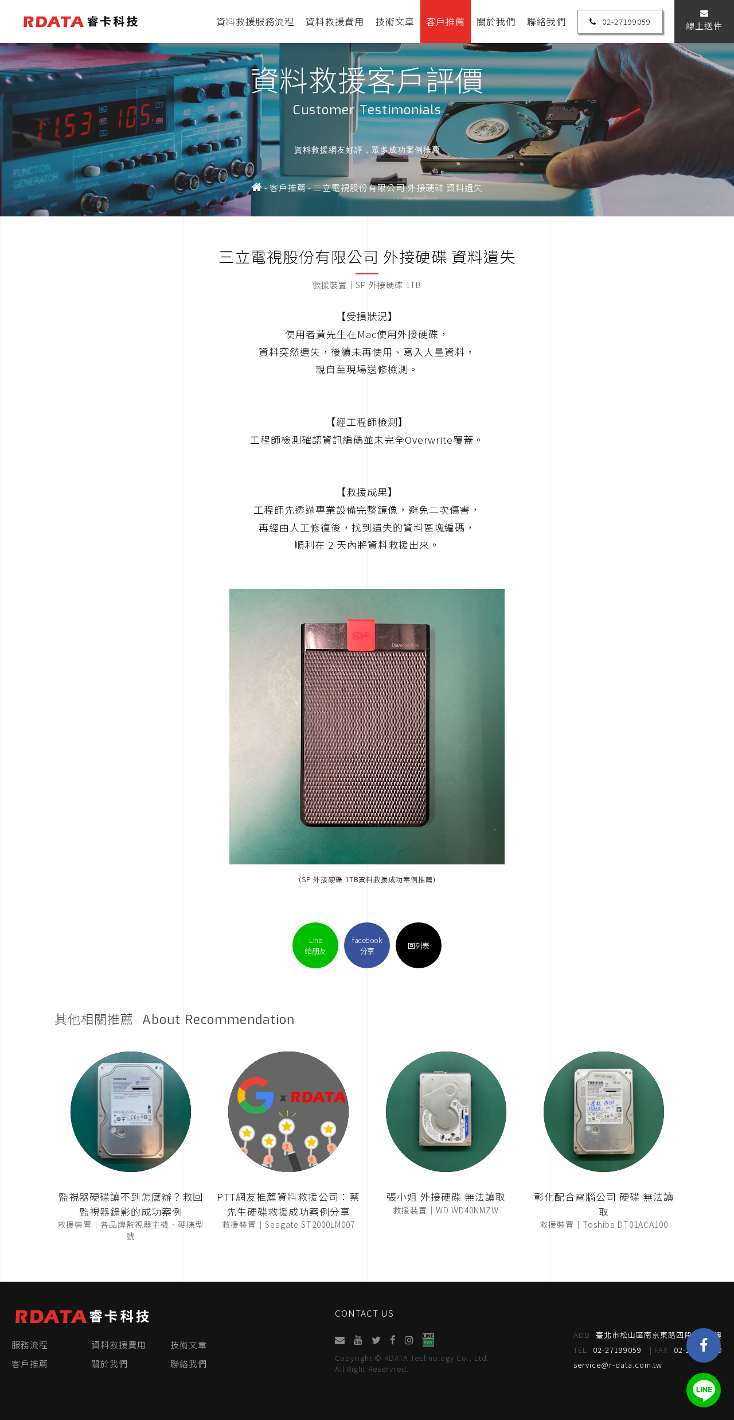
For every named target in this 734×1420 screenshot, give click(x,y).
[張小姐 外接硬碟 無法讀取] (446, 1112)
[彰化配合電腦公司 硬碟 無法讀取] (604, 1112)
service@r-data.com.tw (617, 1364)
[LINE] (703, 1390)
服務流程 (29, 1344)
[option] (367, 108)
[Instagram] (409, 1340)
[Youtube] (358, 1340)
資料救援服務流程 (255, 21)
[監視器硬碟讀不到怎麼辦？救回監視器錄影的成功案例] (131, 1112)
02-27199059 (626, 21)
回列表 (419, 945)
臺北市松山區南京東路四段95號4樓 (647, 1334)
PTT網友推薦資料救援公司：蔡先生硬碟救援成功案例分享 (288, 1204)
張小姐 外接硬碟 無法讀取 (446, 1196)
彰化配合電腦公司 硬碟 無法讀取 (604, 1204)
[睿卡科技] (257, 188)
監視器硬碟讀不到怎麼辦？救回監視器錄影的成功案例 (130, 1204)
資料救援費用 (335, 21)
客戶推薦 (445, 21)
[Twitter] (376, 1340)
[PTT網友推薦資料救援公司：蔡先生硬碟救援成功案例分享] (288, 1112)
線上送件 (704, 26)
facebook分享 (367, 945)
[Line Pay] (428, 1340)
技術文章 (395, 21)
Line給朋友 (315, 945)
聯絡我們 (546, 21)
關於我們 (496, 21)
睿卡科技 (80, 21)
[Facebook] (703, 1345)
